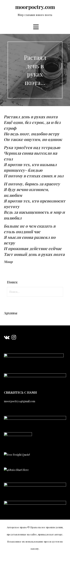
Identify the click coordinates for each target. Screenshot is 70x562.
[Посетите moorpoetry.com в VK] (7, 338)
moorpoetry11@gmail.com (19, 401)
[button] (36, 26)
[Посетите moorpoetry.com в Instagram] (14, 338)
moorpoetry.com (35, 6)
